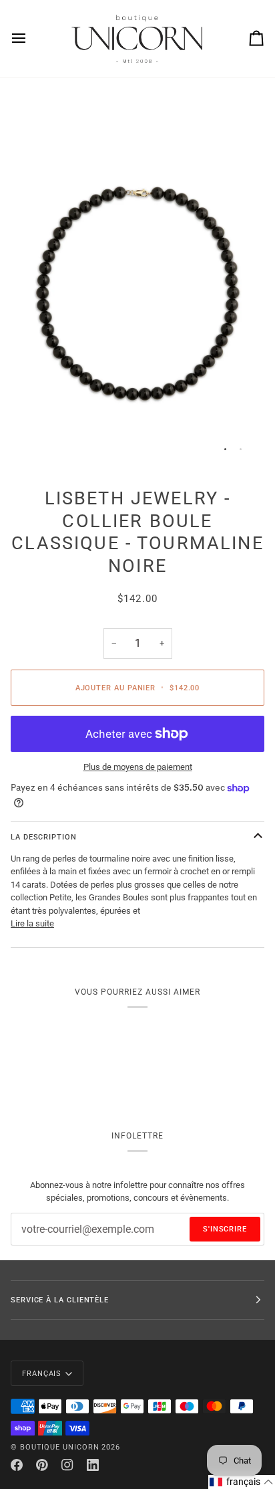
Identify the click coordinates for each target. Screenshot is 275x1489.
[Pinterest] (42, 1465)
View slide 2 (241, 449)
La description (44, 836)
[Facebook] (17, 1465)
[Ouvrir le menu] (31, 38)
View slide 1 (225, 449)
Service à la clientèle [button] (60, 1299)
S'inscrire (225, 1228)
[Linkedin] (93, 1465)
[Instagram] (67, 1465)
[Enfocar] (35, 442)
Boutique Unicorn (59, 1447)
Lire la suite (32, 923)
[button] (241, 1482)
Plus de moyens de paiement (137, 767)
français (41, 1373)
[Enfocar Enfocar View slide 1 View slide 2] (137, 277)
